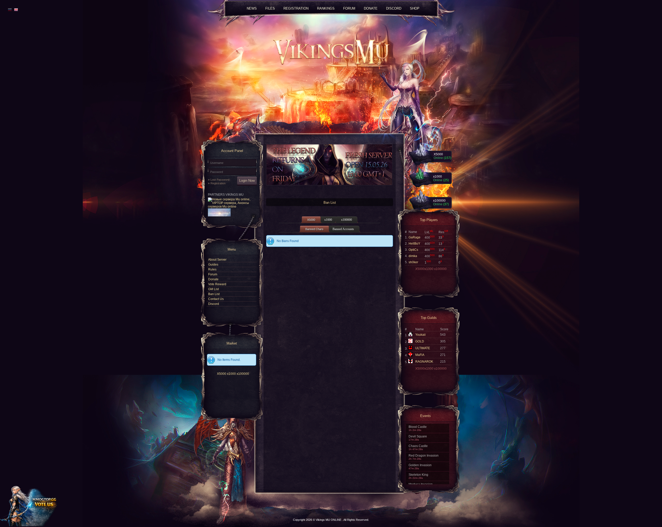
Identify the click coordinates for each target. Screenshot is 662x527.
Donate (213, 279)
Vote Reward (217, 284)
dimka (413, 256)
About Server (217, 259)
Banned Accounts (343, 229)
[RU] (10, 9)
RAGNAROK (424, 361)
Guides (213, 264)
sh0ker (413, 262)
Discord (393, 8)
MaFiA (419, 355)
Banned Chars (314, 229)
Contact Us (216, 299)
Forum (212, 274)
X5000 (221, 374)
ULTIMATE (422, 348)
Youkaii (420, 334)
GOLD (419, 341)
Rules (212, 269)
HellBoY (414, 243)
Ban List (214, 294)
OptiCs (413, 250)
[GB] (15, 9)
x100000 (243, 374)
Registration (217, 183)
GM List (213, 289)
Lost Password (219, 179)
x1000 (231, 374)
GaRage (414, 237)
